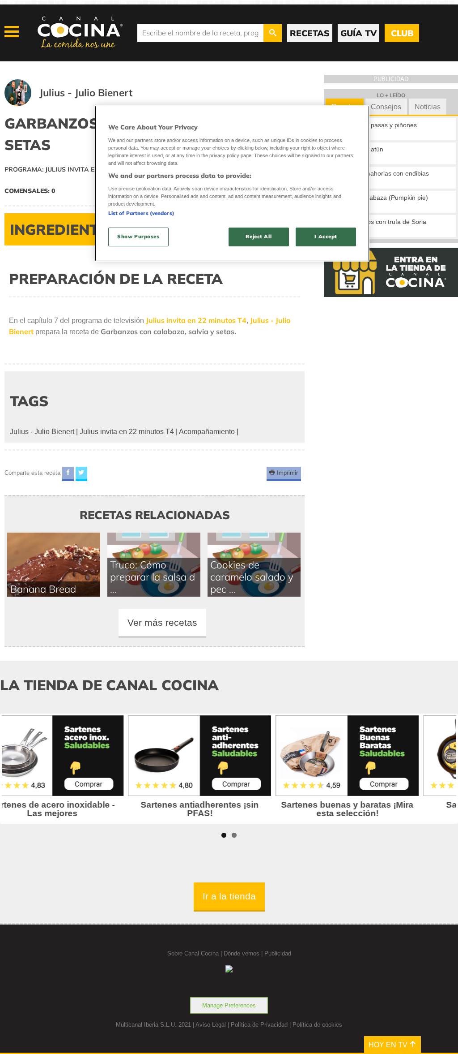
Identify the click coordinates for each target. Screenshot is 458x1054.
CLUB (402, 33)
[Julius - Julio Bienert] (79, 104)
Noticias (428, 107)
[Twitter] (81, 474)
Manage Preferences (229, 1005)
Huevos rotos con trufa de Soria (381, 221)
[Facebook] (68, 474)
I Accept (325, 236)
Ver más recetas (162, 622)
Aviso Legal (210, 1024)
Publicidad (277, 953)
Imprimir (286, 472)
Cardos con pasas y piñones (376, 125)
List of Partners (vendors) (141, 213)
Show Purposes (138, 236)
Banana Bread (43, 588)
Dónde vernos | (244, 953)
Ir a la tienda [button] (229, 896)
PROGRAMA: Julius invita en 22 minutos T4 (76, 169)
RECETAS (310, 33)
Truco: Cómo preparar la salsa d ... (152, 576)
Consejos (386, 107)
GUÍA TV (358, 33)
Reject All (258, 236)
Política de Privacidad (259, 1024)
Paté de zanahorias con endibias (382, 173)
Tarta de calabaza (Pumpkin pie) (382, 197)
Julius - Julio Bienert (42, 431)
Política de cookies (317, 1024)
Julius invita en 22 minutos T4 (127, 431)
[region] (232, 183)
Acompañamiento (207, 431)
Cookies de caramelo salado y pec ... (251, 576)
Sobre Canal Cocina (193, 953)
